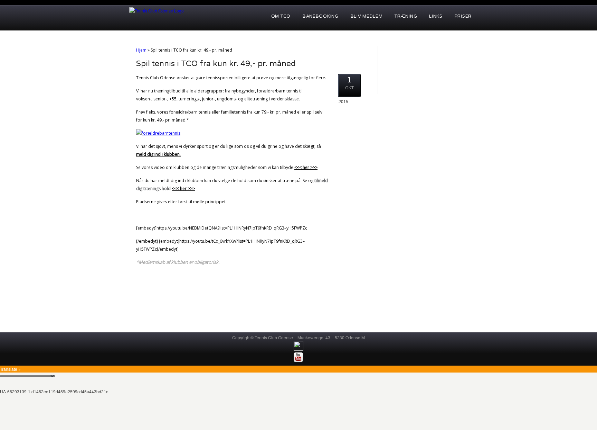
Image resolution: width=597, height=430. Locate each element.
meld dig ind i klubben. (158, 154)
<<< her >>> (306, 167)
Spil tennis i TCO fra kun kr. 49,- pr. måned (216, 64)
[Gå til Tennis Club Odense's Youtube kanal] (298, 360)
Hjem (141, 50)
